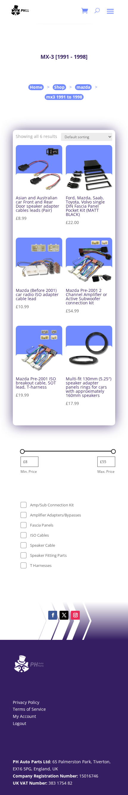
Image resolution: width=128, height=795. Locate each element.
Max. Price (106, 471)
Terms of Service (29, 709)
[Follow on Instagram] (75, 615)
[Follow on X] (64, 615)
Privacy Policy (26, 702)
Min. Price (29, 471)
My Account (24, 716)
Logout (19, 723)
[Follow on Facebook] (52, 615)
